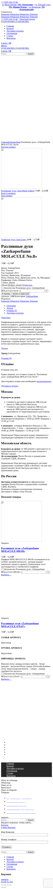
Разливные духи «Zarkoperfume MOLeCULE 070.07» (20, 625)
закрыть (4, 879)
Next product (6, 196)
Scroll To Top (7, 882)
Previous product (8, 147)
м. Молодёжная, (17, 5)
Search (30, 54)
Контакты (11, 754)
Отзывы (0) (12, 310)
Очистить (27, 285)
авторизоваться (44, 381)
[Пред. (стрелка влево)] (2, 887)
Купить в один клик (21, 294)
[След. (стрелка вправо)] (5, 887)
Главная (4, 142)
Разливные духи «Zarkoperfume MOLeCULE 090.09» (20, 550)
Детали (10, 308)
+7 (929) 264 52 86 (9, 2)
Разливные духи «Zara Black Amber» (18, 191)
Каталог (10, 745)
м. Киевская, (32, 8)
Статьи (10, 752)
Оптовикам (12, 749)
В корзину (6, 294)
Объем (4, 285)
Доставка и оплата (15, 313)
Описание (11, 306)
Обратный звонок (27, 19)
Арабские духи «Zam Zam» (14, 239)
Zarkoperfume (14, 142)
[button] (26, 759)
